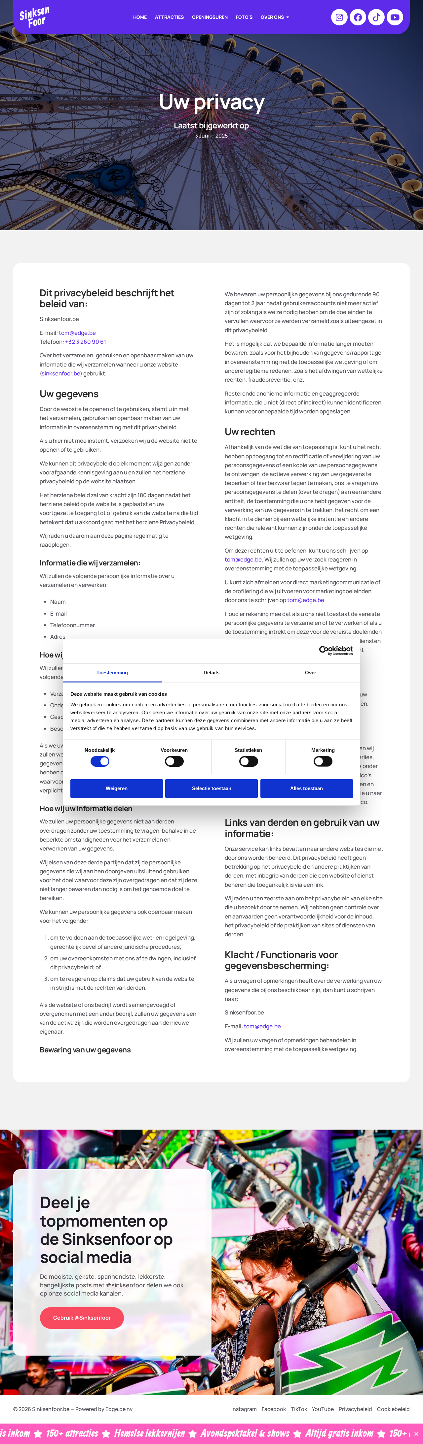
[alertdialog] (211, 1434)
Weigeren (117, 788)
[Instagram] (339, 17)
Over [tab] (310, 672)
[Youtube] (395, 17)
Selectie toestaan (211, 788)
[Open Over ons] (288, 17)
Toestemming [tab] (112, 672)
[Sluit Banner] (416, 1434)
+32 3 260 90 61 (85, 341)
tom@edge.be (77, 333)
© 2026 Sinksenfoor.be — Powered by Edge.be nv (73, 1409)
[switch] (174, 761)
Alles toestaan (306, 788)
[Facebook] (358, 17)
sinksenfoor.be (61, 373)
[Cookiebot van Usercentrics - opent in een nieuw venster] (324, 651)
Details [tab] (212, 672)
